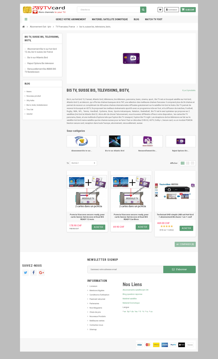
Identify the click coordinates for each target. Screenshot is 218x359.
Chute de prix (95, 312)
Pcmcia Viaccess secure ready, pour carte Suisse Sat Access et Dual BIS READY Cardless (131, 216)
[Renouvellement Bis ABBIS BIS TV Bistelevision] (148, 141)
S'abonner (181, 269)
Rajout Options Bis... (180, 151)
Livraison (93, 286)
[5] (172, 226)
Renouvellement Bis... (147, 151)
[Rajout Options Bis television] (181, 141)
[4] (169, 226)
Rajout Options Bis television (40, 63)
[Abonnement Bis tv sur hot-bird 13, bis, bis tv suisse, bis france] (82, 141)
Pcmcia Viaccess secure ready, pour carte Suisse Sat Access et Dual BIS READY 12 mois (87, 216)
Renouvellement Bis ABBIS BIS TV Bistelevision (40, 70)
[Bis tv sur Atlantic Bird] (115, 141)
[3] (167, 226)
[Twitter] (25, 272)
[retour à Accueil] (23, 26)
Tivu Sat (30, 109)
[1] (162, 226)
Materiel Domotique (131, 303)
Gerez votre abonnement (71, 19)
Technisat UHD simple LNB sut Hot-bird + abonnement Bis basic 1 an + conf (175, 215)
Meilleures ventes (97, 321)
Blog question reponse (132, 294)
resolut (29, 114)
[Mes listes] (160, 9)
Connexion (172, 10)
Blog (136, 19)
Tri (68, 163)
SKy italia (30, 100)
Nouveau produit (34, 96)
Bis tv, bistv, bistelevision (37, 105)
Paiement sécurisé (97, 299)
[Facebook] (33, 272)
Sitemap (93, 329)
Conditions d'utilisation (99, 295)
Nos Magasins (96, 308)
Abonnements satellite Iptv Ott (135, 290)
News (29, 91)
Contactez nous (96, 325)
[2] (164, 226)
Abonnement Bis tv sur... (81, 151)
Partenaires (94, 303)
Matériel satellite (130, 298)
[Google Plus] (41, 272)
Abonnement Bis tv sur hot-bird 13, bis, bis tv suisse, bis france (41, 50)
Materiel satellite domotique (110, 19)
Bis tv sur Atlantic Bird (37, 57)
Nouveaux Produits (98, 316)
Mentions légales (97, 290)
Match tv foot (153, 19)
